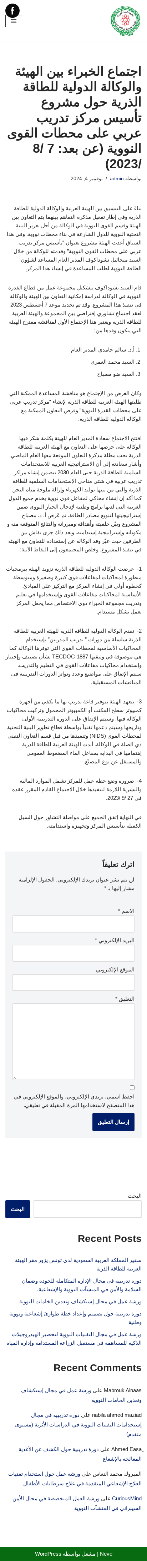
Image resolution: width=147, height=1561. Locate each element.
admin (117, 178)
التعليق (125, 999)
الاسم (126, 911)
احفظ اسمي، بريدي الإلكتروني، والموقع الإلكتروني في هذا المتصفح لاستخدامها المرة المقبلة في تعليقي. (74, 1100)
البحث (135, 1196)
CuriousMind (127, 1498)
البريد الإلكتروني (115, 940)
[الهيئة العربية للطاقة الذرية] (126, 21)
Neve (106, 1554)
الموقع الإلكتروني (115, 969)
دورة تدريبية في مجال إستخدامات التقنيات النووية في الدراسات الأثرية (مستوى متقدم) (78, 1424)
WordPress (48, 1554)
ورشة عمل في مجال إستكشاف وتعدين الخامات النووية (80, 1301)
